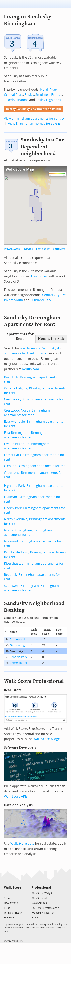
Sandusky (59, 248)
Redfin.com (30, 369)
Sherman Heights (20, 663)
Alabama (28, 248)
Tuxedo (9, 100)
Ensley (29, 95)
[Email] (18, 893)
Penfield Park (18, 657)
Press (7, 908)
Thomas (22, 100)
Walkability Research (43, 912)
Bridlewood (17, 639)
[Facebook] (12, 893)
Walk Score (12, 887)
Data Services (39, 903)
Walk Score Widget (47, 739)
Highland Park (40, 300)
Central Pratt (13, 95)
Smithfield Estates (49, 95)
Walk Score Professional (34, 681)
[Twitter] (6, 893)
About (7, 898)
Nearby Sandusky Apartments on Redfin (33, 109)
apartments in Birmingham (24, 353)
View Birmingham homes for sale (32, 123)
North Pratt (48, 89)
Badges (36, 917)
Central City (50, 295)
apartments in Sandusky (38, 348)
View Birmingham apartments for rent (32, 118)
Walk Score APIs (15, 796)
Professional (41, 887)
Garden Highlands (20, 645)
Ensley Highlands (48, 100)
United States (12, 248)
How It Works (11, 903)
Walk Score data (22, 843)
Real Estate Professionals (45, 908)
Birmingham (43, 248)
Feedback (9, 917)
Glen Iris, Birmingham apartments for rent (35, 466)
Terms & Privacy (13, 912)
